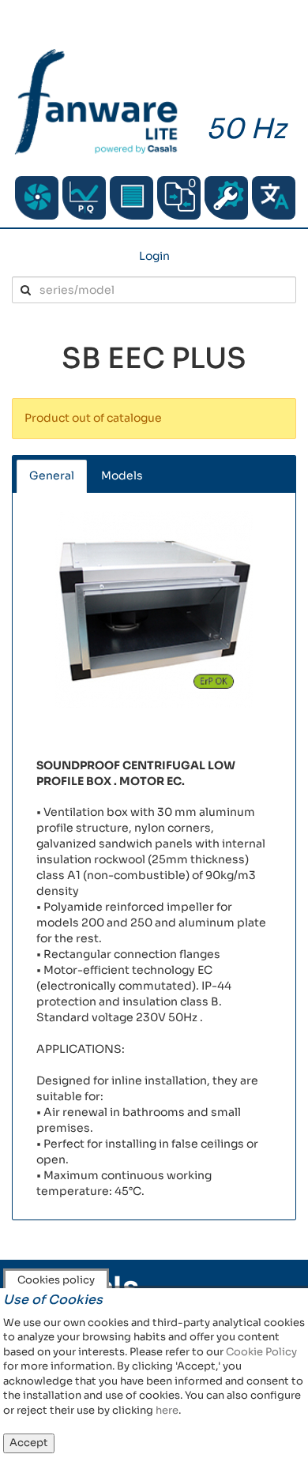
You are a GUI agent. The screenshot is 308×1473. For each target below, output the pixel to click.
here (167, 1410)
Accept (28, 1442)
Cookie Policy (261, 1351)
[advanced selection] (84, 198)
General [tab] (51, 475)
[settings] (226, 198)
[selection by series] (36, 198)
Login (154, 256)
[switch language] (273, 198)
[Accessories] (131, 198)
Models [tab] (122, 475)
